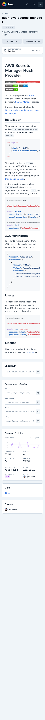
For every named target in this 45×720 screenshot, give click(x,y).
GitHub (7, 493)
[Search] (34, 4)
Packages (7, 14)
